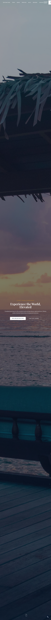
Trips (13, 2)
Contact (41, 2)
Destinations (6, 2)
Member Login (46, 2)
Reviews (35, 2)
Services (24, 2)
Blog (29, 2)
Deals (18, 2)
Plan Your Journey (34, 318)
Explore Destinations (18, 318)
